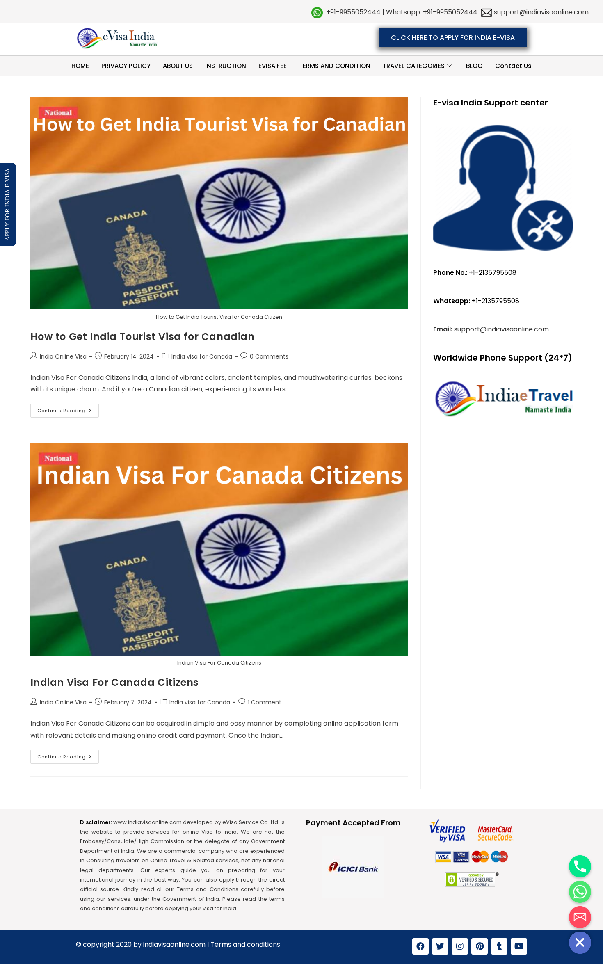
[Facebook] (420, 946)
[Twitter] (440, 946)
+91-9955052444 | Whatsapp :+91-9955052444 (401, 12)
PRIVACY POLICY (126, 66)
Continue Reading (68, 409)
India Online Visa (63, 356)
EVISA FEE (272, 66)
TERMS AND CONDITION (334, 66)
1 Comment (264, 702)
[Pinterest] (479, 946)
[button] (453, 37)
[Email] (580, 917)
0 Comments (269, 356)
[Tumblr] (499, 946)
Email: (443, 329)
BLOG (474, 66)
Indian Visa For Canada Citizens (114, 682)
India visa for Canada (201, 356)
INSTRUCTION (225, 66)
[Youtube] (519, 946)
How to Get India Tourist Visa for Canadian (142, 336)
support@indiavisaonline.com (540, 12)
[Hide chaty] (580, 943)
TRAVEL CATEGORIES (414, 66)
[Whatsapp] (580, 892)
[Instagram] (460, 946)
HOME (80, 66)
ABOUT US (178, 66)
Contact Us (513, 66)
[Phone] (580, 866)
